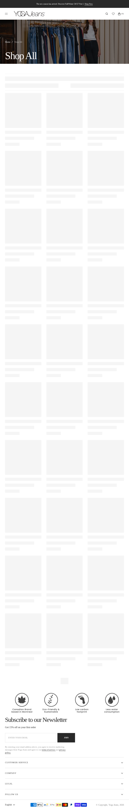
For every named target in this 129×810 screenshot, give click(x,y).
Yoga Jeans (113, 805)
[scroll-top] (121, 802)
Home (7, 42)
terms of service (49, 750)
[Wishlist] (114, 13)
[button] (107, 13)
